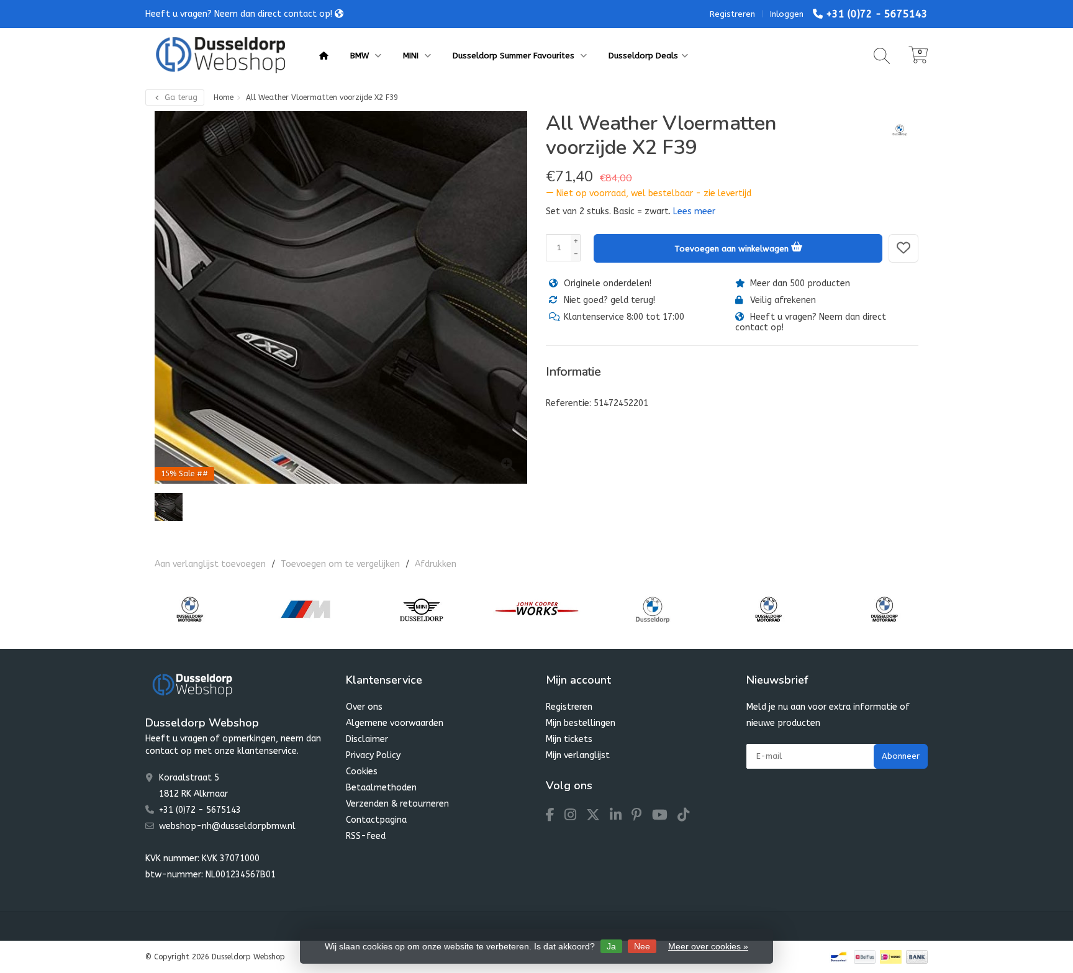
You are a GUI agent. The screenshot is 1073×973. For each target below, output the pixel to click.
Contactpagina (376, 820)
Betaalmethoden (381, 787)
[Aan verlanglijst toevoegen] (903, 248)
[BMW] (895, 129)
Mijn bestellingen (580, 723)
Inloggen (787, 14)
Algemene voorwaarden (394, 723)
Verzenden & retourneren (397, 804)
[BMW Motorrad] (189, 609)
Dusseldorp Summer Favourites (515, 55)
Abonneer (901, 756)
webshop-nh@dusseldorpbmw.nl (227, 826)
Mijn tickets (569, 739)
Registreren (732, 14)
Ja (611, 946)
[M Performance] (305, 609)
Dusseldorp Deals (643, 55)
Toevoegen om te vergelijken (340, 564)
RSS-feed (366, 836)
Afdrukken (435, 564)
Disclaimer (367, 739)
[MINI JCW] (537, 609)
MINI (412, 55)
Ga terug (179, 97)
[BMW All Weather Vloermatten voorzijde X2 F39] (341, 297)
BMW (360, 55)
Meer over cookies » (708, 946)
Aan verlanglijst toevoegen (210, 564)
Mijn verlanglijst (578, 755)
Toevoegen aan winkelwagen (732, 248)
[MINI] (421, 609)
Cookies (362, 771)
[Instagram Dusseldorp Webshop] (575, 817)
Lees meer (694, 211)
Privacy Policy (373, 755)
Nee (642, 946)
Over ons (364, 707)
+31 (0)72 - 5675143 (877, 14)
